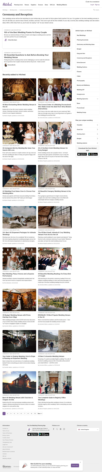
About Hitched (6, 449)
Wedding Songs (81, 112)
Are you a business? (8, 447)
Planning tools (18, 5)
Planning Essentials (82, 40)
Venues (27, 5)
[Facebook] (53, 429)
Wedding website (82, 143)
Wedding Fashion (82, 67)
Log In (92, 4)
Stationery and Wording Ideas (86, 44)
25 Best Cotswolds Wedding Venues (51, 356)
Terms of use (6, 430)
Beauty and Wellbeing (83, 85)
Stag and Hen (81, 53)
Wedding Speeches (82, 99)
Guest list (80, 129)
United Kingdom (85, 429)
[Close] (80, 462)
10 (35, 413)
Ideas (46, 5)
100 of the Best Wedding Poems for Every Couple (25, 32)
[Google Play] (44, 435)
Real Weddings (81, 35)
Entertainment (81, 62)
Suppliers (33, 5)
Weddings (5, 10)
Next (39, 413)
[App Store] (32, 435)
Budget (79, 49)
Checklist (79, 125)
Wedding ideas (14, 10)
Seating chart (81, 134)
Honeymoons (81, 94)
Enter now (75, 465)
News (78, 103)
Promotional (80, 108)
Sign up (97, 4)
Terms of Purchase (7, 433)
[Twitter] (57, 429)
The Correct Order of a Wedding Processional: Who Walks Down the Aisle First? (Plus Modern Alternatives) (54, 107)
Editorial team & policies (9, 451)
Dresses (40, 5)
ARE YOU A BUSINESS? (93, 1)
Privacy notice (6, 435)
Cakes (78, 76)
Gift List (52, 5)
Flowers (79, 71)
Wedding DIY (80, 90)
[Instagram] (64, 429)
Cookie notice (6, 437)
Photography (81, 80)
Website (62, 5)
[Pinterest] (60, 429)
